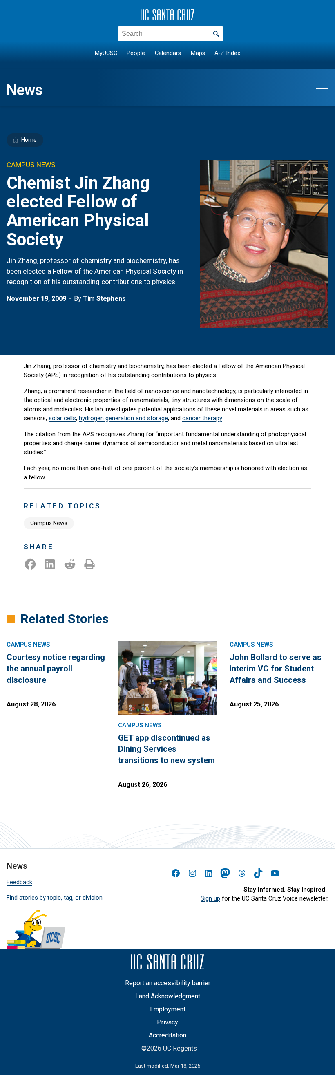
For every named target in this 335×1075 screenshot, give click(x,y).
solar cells (62, 418)
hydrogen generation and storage (123, 418)
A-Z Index (227, 53)
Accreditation (167, 1035)
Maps (198, 53)
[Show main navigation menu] (322, 83)
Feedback (19, 882)
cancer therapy (202, 418)
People (136, 53)
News (25, 90)
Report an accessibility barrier (167, 983)
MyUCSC (106, 53)
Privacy (167, 1022)
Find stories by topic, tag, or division (55, 897)
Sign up (210, 898)
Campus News (48, 523)
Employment (167, 1009)
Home (29, 140)
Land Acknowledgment (167, 996)
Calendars (168, 53)
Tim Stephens (104, 298)
